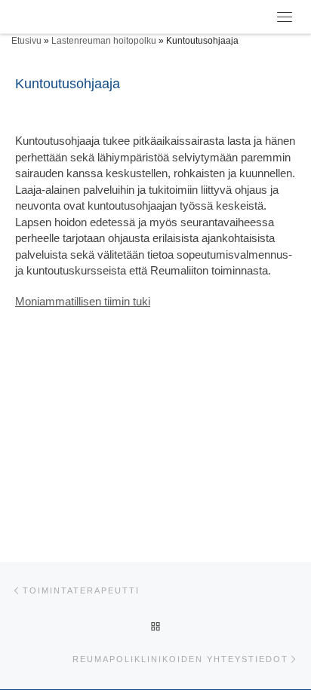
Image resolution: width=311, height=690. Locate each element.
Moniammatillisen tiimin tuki (82, 301)
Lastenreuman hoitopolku (103, 40)
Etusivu (26, 40)
